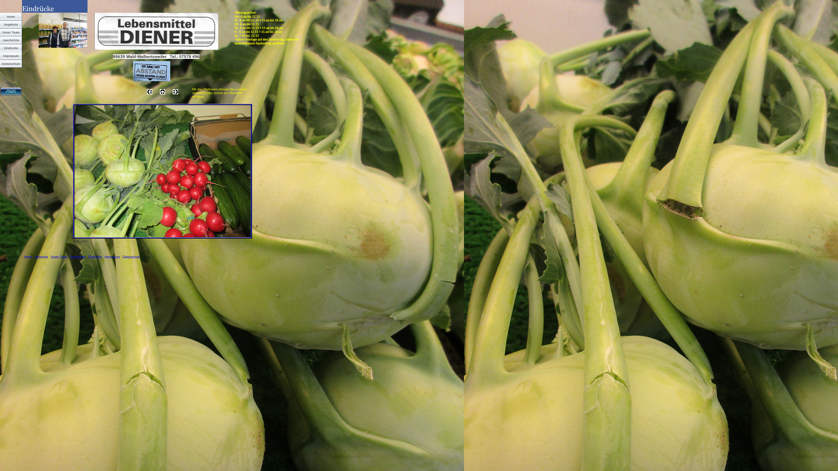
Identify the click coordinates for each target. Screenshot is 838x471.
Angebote (41, 256)
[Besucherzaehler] (11, 94)
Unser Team (59, 256)
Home (28, 256)
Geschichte (78, 256)
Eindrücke (95, 256)
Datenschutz (131, 256)
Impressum (112, 256)
